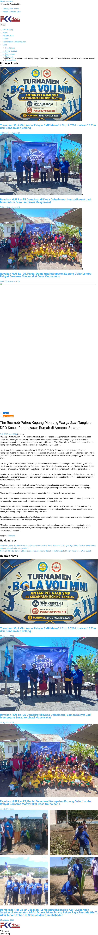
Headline (11, 536)
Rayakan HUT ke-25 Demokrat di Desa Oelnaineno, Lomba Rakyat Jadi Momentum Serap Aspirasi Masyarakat (45, 201)
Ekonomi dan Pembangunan (14, 42)
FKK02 (2, 133)
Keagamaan (10, 54)
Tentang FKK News (11, 9)
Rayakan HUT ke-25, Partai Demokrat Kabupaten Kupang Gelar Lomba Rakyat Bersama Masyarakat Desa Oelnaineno (45, 275)
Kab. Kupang (8, 416)
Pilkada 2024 (8, 36)
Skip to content (6, 1)
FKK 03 (3, 434)
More (5, 45)
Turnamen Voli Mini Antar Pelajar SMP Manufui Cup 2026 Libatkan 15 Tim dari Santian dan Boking (48, 126)
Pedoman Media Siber (12, 12)
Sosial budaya (11, 51)
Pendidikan (10, 48)
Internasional (10, 60)
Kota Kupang (8, 29)
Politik (5, 32)
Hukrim (6, 39)
